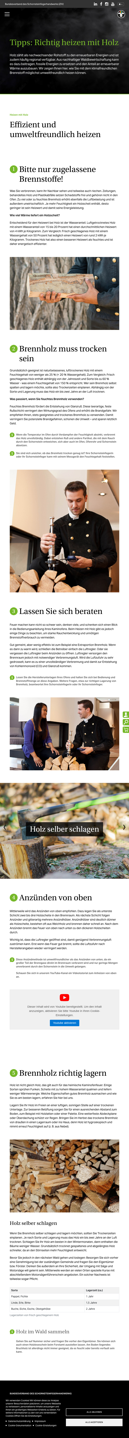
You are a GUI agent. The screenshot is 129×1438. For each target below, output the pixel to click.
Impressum (40, 1421)
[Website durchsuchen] (126, 722)
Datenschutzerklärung (19, 1421)
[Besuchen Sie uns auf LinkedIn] (95, 4)
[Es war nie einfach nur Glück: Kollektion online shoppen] (126, 730)
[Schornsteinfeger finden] (126, 715)
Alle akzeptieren (94, 1422)
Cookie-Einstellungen (45, 1425)
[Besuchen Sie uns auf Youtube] (113, 4)
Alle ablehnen (94, 1412)
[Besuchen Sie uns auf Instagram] (106, 4)
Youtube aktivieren (64, 1022)
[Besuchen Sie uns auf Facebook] (101, 4)
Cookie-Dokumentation (19, 1425)
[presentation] (5, 828)
